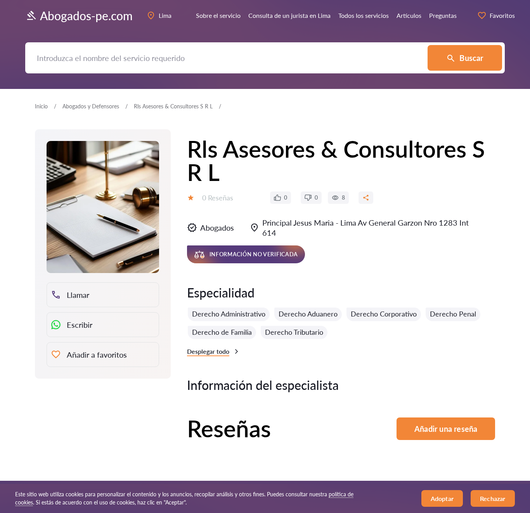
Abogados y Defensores (90, 106)
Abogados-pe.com (86, 16)
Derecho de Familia (222, 332)
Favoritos (502, 15)
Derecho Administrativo (228, 314)
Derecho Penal (453, 314)
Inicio (41, 106)
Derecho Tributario (294, 332)
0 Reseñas (217, 197)
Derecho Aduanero (308, 314)
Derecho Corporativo (384, 314)
